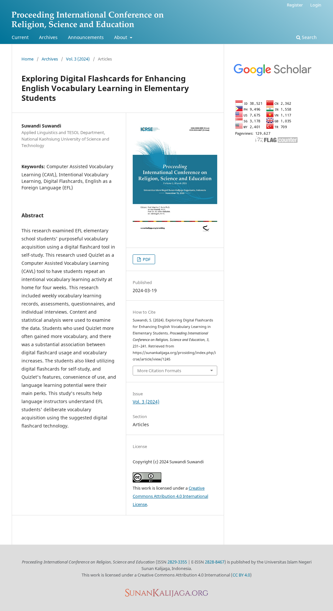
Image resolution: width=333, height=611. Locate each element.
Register (295, 5)
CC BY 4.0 (241, 575)
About (121, 37)
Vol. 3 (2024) (78, 59)
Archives (48, 37)
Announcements (86, 37)
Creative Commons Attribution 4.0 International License (170, 496)
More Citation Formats (159, 370)
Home (27, 59)
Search (308, 37)
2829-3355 (177, 562)
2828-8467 (214, 562)
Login (315, 5)
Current (20, 37)
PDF (146, 259)
